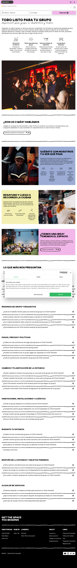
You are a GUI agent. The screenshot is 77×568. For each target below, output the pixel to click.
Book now (63, 13)
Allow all (60, 294)
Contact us (52, 533)
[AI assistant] (74, 7)
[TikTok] (70, 553)
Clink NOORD (5, 533)
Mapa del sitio (67, 543)
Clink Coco (5, 538)
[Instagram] (68, 553)
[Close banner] (70, 272)
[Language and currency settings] (72, 2)
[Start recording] (71, 7)
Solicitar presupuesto (48, 249)
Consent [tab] (16, 277)
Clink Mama (5, 536)
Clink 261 (23, 533)
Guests (35, 12)
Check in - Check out (9, 12)
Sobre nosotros (53, 536)
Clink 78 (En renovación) (28, 536)
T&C (64, 538)
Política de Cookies (68, 536)
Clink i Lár (16, 533)
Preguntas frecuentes (69, 541)
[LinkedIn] (73, 553)
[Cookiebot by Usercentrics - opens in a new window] (60, 272)
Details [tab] (38, 277)
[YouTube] (65, 553)
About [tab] (61, 277)
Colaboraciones (53, 541)
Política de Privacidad (69, 533)
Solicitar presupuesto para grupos (14, 132)
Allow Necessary (38, 294)
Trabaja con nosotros (55, 538)
